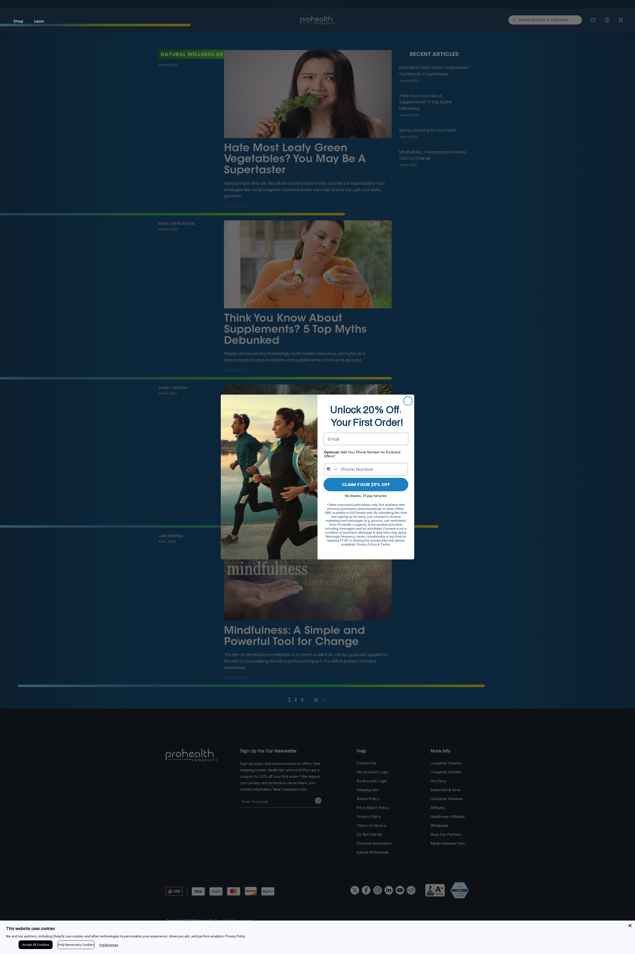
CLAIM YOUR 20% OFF (366, 484)
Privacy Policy (235, 936)
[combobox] (331, 469)
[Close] (630, 925)
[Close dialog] (408, 401)
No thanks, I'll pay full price (366, 496)
